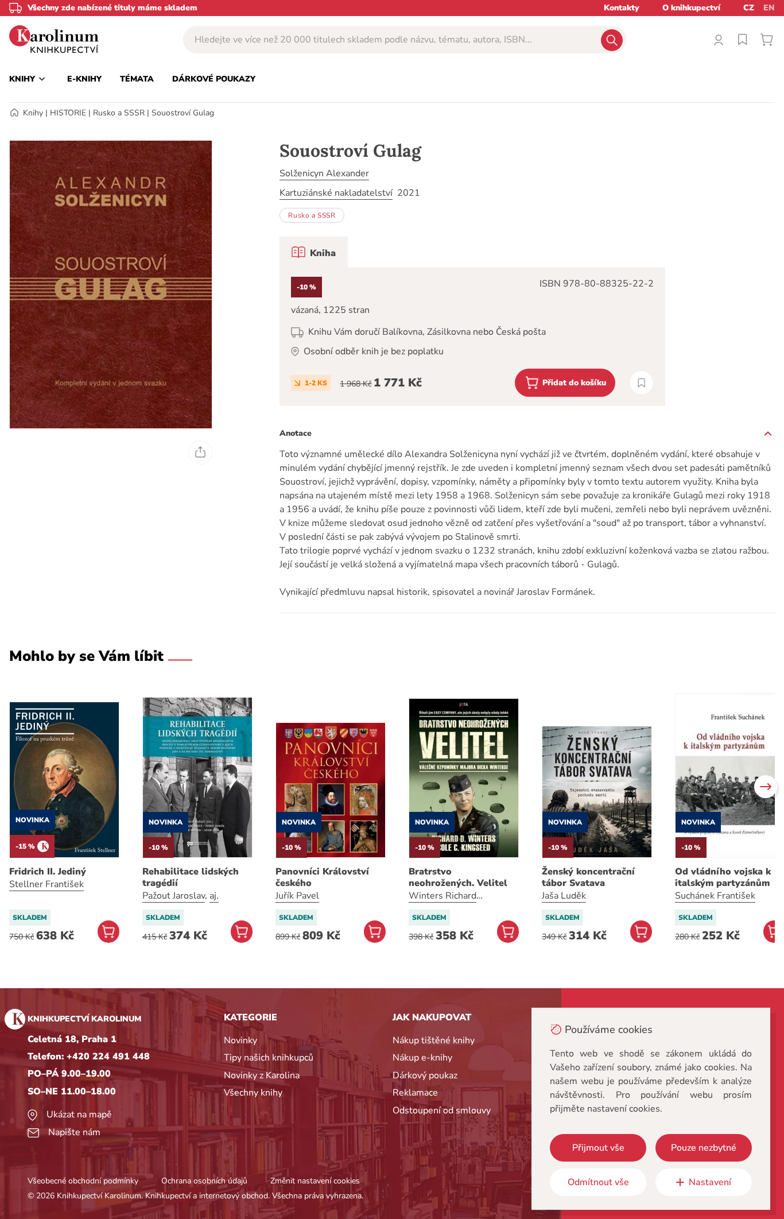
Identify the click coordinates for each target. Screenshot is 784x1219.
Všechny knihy (253, 1092)
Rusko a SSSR (119, 112)
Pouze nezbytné (703, 1147)
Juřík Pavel (297, 895)
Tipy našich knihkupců (268, 1057)
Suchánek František (715, 895)
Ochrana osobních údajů (204, 1180)
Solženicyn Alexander (324, 173)
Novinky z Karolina (262, 1075)
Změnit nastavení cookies (315, 1180)
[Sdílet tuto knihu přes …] (200, 452)
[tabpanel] (472, 337)
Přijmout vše (598, 1147)
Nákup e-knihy (422, 1057)
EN (769, 7)
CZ (748, 7)
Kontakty (621, 7)
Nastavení (710, 1182)
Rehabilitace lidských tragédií (190, 877)
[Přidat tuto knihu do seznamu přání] (641, 382)
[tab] (314, 252)
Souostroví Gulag (183, 112)
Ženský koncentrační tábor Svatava (588, 877)
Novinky (240, 1040)
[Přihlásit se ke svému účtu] (719, 40)
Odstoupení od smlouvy (442, 1110)
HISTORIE (68, 112)
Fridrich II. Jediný (47, 871)
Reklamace (415, 1092)
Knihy (33, 112)
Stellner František (46, 884)
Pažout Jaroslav (173, 895)
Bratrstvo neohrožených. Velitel (458, 877)
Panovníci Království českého (322, 877)
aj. (214, 895)
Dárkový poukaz (425, 1075)
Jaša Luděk (564, 895)
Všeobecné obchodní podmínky (83, 1180)
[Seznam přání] (742, 40)
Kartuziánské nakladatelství (336, 193)
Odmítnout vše (598, 1182)
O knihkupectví (691, 7)
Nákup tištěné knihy (434, 1040)
